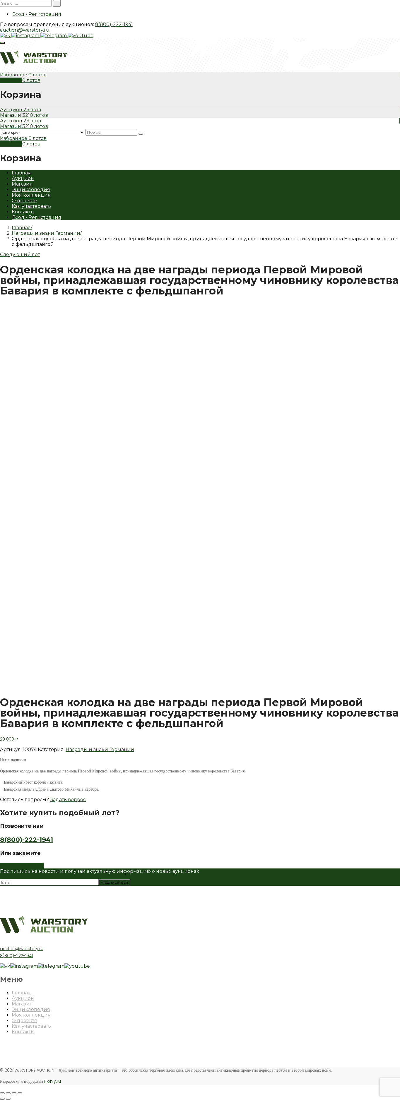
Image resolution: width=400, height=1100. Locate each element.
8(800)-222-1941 (114, 24)
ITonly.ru (52, 1081)
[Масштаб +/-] (20, 1093)
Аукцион (11, 109)
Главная (21, 173)
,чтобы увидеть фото (24, 684)
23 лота (32, 109)
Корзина (11, 80)
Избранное (14, 75)
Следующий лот (20, 254)
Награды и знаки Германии (46, 233)
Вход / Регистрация (36, 14)
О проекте (24, 200)
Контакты (23, 212)
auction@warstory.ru (24, 30)
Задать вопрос (68, 799)
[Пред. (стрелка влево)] (2, 1099)
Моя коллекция (31, 195)
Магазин (11, 115)
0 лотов (37, 75)
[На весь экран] (14, 1093)
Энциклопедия (31, 189)
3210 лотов (35, 115)
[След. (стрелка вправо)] (8, 1099)
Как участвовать (31, 206)
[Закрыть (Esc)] (2, 1093)
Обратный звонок (22, 865)
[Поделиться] (8, 1093)
